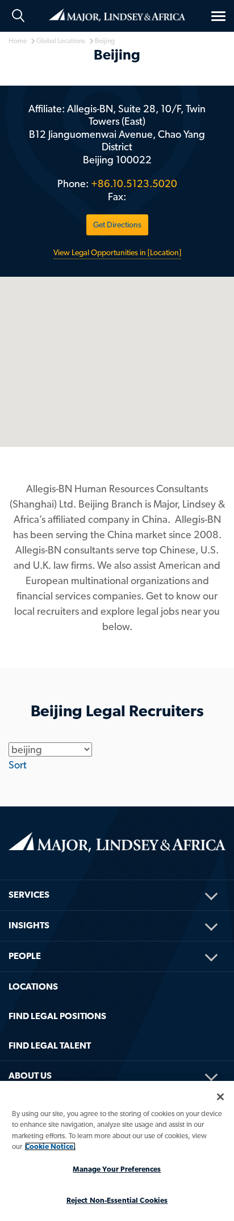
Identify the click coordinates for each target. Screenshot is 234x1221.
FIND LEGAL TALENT (50, 1045)
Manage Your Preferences (117, 1169)
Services (29, 894)
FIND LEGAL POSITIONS (57, 1016)
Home (117, 14)
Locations (33, 986)
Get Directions (117, 224)
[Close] (220, 1096)
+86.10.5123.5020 (134, 183)
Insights (29, 925)
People (25, 955)
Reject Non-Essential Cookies (117, 1200)
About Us (30, 1075)
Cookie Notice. (50, 1146)
